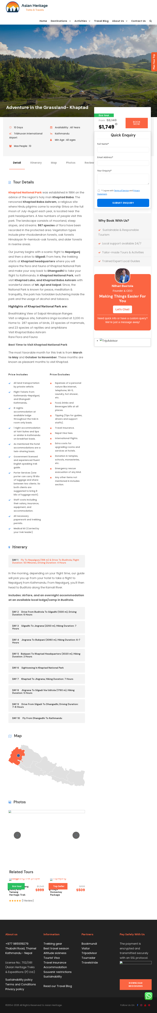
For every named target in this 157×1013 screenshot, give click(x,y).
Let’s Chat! (122, 309)
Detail (17, 163)
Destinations (59, 21)
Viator (86, 948)
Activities (81, 21)
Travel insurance (55, 962)
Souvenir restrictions (58, 972)
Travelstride (90, 962)
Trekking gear (53, 944)
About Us (118, 21)
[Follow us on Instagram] (141, 1005)
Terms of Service (121, 190)
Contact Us (138, 21)
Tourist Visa (52, 958)
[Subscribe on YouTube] (145, 1005)
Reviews (90, 163)
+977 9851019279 (16, 944)
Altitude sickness (55, 953)
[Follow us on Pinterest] (149, 1005)
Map (54, 163)
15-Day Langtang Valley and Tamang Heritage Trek (19, 890)
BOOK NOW (136, 123)
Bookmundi (89, 944)
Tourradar (89, 958)
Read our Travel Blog (58, 986)
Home (43, 21)
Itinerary (36, 163)
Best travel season (56, 948)
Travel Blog (101, 21)
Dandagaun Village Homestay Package (56, 890)
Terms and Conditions (20, 984)
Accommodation (55, 967)
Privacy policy (14, 989)
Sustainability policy (19, 980)
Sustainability (53, 976)
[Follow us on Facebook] (137, 1005)
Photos (70, 163)
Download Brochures (136, 984)
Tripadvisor (89, 953)
